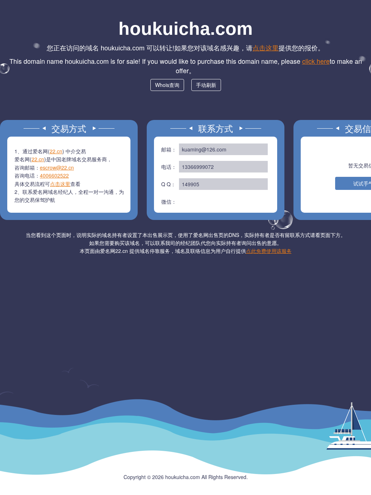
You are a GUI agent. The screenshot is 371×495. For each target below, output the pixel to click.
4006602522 (54, 175)
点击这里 (266, 47)
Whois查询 (167, 84)
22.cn (56, 151)
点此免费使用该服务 (269, 250)
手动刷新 (206, 84)
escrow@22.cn (57, 167)
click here (316, 61)
